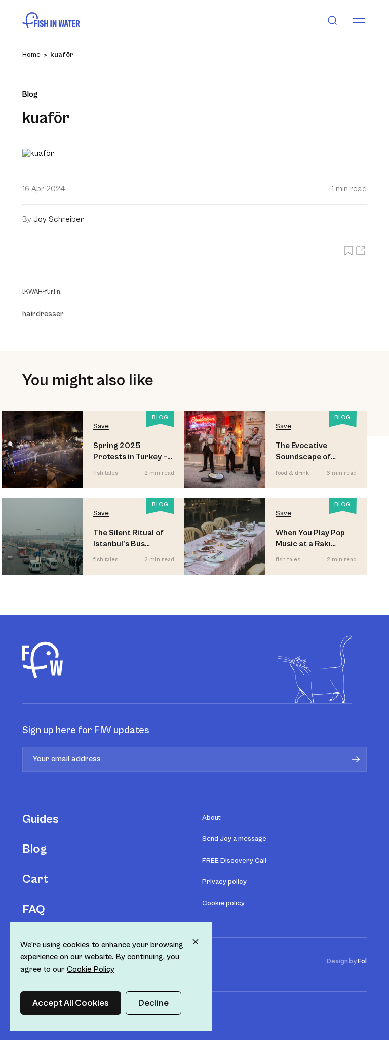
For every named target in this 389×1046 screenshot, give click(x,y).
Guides (40, 819)
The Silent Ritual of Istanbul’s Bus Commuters (128, 539)
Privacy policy (224, 882)
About (211, 818)
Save (101, 426)
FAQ (33, 910)
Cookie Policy (90, 969)
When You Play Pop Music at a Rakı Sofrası (310, 539)
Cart (35, 879)
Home (31, 55)
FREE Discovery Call (234, 861)
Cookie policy (223, 903)
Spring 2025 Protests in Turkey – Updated (130, 452)
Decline (153, 1002)
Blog (34, 849)
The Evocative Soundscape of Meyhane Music (304, 452)
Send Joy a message (234, 839)
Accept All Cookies (70, 1002)
